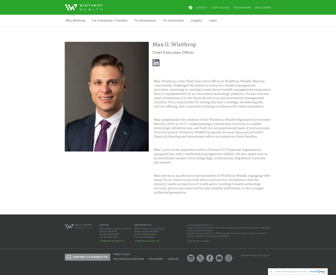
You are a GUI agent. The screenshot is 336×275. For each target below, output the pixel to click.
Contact (201, 7)
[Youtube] (219, 258)
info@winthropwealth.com (112, 241)
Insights (196, 20)
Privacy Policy (121, 254)
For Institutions (173, 20)
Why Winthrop (75, 20)
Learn (213, 20)
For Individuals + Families (110, 20)
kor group (265, 255)
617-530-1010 (113, 234)
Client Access (220, 7)
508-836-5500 (149, 234)
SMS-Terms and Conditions (128, 259)
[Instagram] (228, 258)
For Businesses (145, 20)
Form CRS (173, 259)
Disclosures (263, 7)
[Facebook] (209, 258)
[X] (200, 258)
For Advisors (242, 7)
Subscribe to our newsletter (90, 257)
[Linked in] (190, 258)
